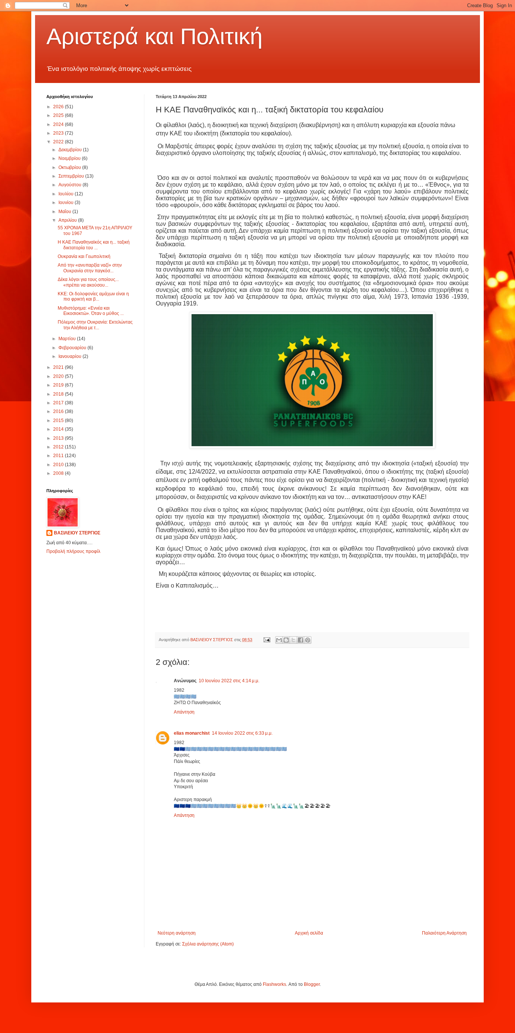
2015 (59, 420)
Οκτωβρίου (70, 167)
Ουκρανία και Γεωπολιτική (84, 256)
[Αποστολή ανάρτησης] (266, 639)
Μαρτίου (67, 338)
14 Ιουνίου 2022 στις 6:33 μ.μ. (242, 733)
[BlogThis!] (286, 640)
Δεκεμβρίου (70, 149)
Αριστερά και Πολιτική (154, 36)
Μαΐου (65, 211)
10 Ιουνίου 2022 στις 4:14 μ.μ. (229, 680)
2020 (59, 376)
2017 (59, 402)
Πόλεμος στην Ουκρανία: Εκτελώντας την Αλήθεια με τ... (95, 324)
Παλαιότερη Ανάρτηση (444, 933)
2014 (59, 429)
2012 (59, 447)
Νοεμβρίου (70, 158)
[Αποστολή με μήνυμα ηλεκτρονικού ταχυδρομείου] (279, 640)
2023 (59, 133)
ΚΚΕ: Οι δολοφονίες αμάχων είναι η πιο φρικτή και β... (93, 296)
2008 (59, 473)
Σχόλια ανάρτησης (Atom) (208, 944)
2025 (59, 115)
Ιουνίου (66, 202)
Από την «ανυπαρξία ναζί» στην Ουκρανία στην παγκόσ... (90, 267)
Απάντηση (184, 712)
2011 (59, 455)
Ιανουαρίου (70, 356)
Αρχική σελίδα (309, 933)
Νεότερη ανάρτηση (177, 933)
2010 (59, 464)
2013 (59, 438)
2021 (59, 367)
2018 (59, 394)
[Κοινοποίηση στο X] (293, 640)
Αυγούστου (70, 184)
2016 (59, 411)
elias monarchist (192, 733)
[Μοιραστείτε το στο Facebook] (300, 640)
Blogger (312, 984)
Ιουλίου (66, 193)
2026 (59, 106)
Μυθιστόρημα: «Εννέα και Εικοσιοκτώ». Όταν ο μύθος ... (91, 310)
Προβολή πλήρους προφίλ (73, 551)
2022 (59, 141)
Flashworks (274, 984)
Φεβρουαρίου (72, 347)
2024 (59, 124)
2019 (59, 385)
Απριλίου (68, 220)
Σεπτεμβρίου (71, 176)
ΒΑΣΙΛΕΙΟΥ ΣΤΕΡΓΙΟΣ (77, 533)
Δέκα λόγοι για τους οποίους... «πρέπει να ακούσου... (88, 282)
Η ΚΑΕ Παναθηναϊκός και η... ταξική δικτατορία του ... (94, 244)
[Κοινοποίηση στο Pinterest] (307, 640)
